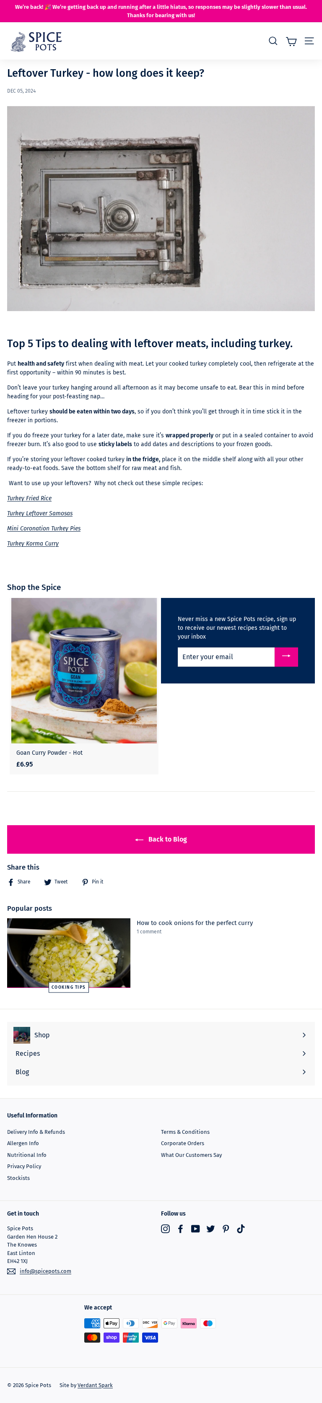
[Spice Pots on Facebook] (180, 1228)
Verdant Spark (95, 1385)
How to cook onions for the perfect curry (195, 923)
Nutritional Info (27, 1155)
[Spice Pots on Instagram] (165, 1228)
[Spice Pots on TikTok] (240, 1228)
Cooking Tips (69, 987)
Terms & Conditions (185, 1132)
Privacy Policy (24, 1166)
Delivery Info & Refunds (36, 1132)
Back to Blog (167, 839)
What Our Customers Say (191, 1155)
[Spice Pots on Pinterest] (225, 1228)
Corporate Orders (182, 1143)
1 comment (149, 932)
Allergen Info (23, 1143)
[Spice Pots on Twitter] (210, 1228)
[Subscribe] (286, 657)
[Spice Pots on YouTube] (195, 1228)
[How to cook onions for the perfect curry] (68, 952)
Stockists (18, 1178)
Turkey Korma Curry (33, 543)
